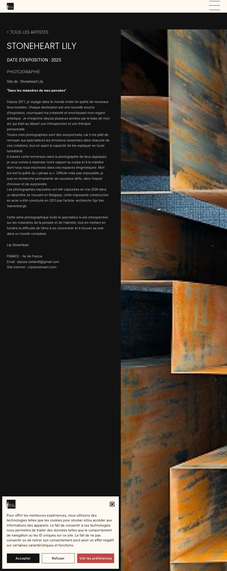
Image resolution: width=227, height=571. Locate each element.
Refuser (58, 558)
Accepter (23, 558)
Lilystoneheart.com (42, 267)
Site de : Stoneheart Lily (25, 81)
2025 (56, 60)
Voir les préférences (95, 558)
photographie (23, 72)
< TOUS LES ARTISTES (27, 32)
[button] (112, 504)
